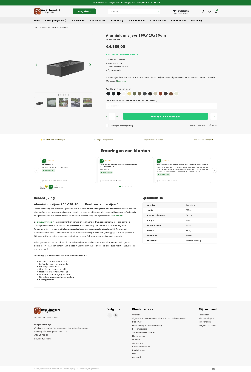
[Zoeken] (157, 11)
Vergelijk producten (207, 325)
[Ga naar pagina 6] (128, 186)
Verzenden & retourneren (143, 332)
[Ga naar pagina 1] (120, 186)
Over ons (136, 315)
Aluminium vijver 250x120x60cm (55, 27)
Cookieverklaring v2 (141, 346)
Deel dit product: (198, 126)
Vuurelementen (178, 20)
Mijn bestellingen (206, 318)
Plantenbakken (97, 20)
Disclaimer (136, 322)
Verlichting (196, 20)
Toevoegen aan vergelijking (121, 126)
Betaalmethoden (139, 329)
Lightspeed (74, 369)
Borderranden (78, 20)
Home (37, 20)
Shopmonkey (93, 369)
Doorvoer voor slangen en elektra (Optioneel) (131, 101)
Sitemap (136, 339)
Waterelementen (137, 20)
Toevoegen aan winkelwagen (165, 116)
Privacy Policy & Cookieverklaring (147, 325)
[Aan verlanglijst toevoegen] (213, 116)
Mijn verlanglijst (205, 322)
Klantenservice (138, 336)
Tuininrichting (116, 20)
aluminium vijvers (44, 222)
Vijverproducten (158, 20)
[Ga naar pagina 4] (125, 186)
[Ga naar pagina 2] (122, 186)
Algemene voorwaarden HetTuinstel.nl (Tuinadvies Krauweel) (159, 318)
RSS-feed (136, 357)
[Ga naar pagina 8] (131, 186)
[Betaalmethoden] (213, 368)
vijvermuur (117, 216)
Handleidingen (138, 350)
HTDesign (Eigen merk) (55, 20)
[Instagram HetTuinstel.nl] (115, 315)
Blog (134, 354)
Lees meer (122, 81)
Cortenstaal (137, 343)
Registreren (204, 315)
